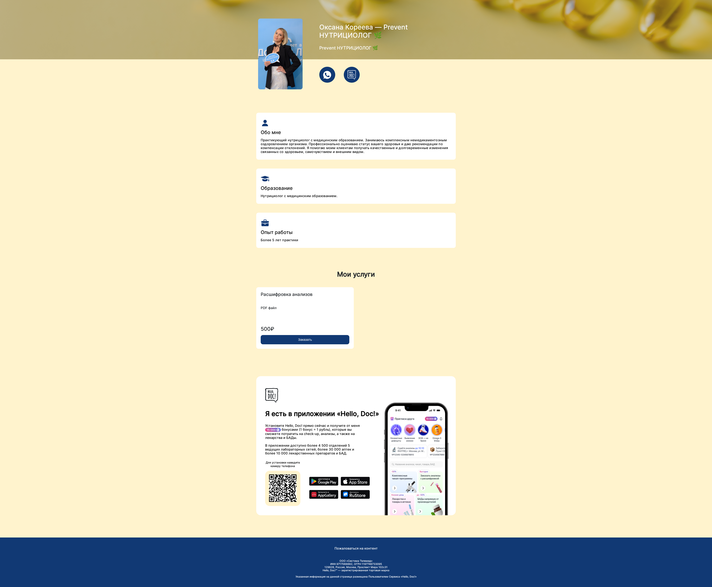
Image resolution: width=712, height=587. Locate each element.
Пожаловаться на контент (356, 548)
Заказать (305, 340)
